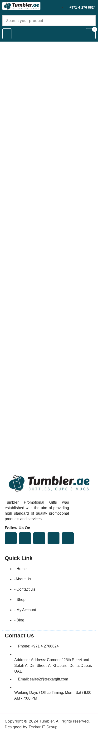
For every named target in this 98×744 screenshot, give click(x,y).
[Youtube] (39, 538)
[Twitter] (25, 538)
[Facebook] (11, 538)
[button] (6, 33)
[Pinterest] (53, 538)
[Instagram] (68, 538)
